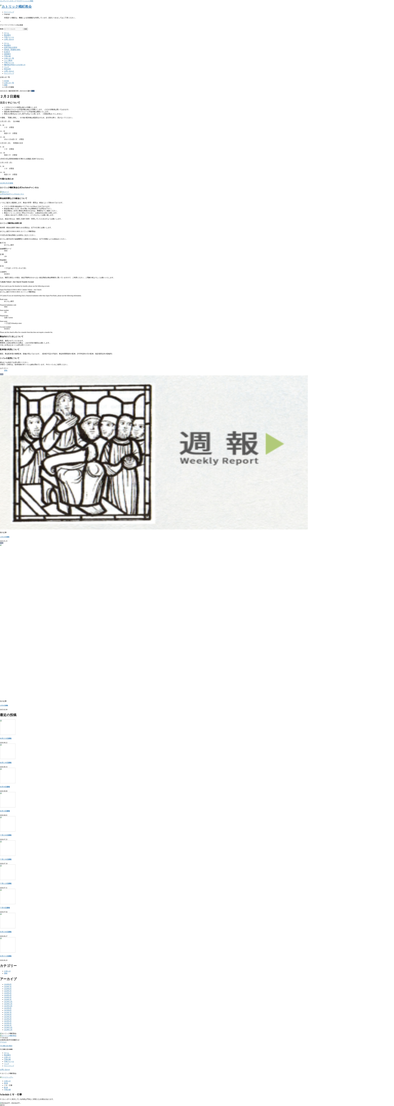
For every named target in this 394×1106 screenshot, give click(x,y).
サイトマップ (9, 12)
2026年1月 (7, 999)
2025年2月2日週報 (6, 183)
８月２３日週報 (5, 738)
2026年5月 (7, 991)
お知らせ (7, 971)
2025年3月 (7, 1021)
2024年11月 (8, 1030)
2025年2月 (7, 1023)
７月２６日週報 (5, 835)
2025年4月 (7, 1019)
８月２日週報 (5, 811)
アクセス (3, 1042)
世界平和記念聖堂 (10, 47)
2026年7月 (7, 986)
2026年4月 (7, 993)
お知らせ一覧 (9, 58)
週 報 (6, 1083)
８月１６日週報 (5, 763)
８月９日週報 (5, 787)
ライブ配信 (8, 60)
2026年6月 (7, 989)
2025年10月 (8, 1006)
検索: (2, 29)
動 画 (6, 1087)
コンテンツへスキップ (8, 1)
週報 (32, 91)
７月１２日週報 (5, 883)
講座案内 (7, 54)
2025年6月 (7, 1014)
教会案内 (7, 35)
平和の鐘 (7, 56)
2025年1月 (7, 1025)
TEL (6, 1046)
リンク (6, 67)
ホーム (6, 33)
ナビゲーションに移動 (25, 1)
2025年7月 (7, 1012)
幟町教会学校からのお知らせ (14, 65)
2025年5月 (7, 1017)
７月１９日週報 (5, 859)
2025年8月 (7, 1010)
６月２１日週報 (5, 956)
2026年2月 (7, 997)
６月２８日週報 (5, 932)
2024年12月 (8, 1027)
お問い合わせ (9, 39)
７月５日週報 (5, 908)
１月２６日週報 (4, 537)
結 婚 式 (7, 52)
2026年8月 (7, 984)
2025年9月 (7, 1008)
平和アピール (9, 37)
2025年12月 (8, 1002)
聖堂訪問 (7, 69)
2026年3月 (7, 995)
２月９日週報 (4, 705)
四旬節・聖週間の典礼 (12, 50)
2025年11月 (8, 1004)
